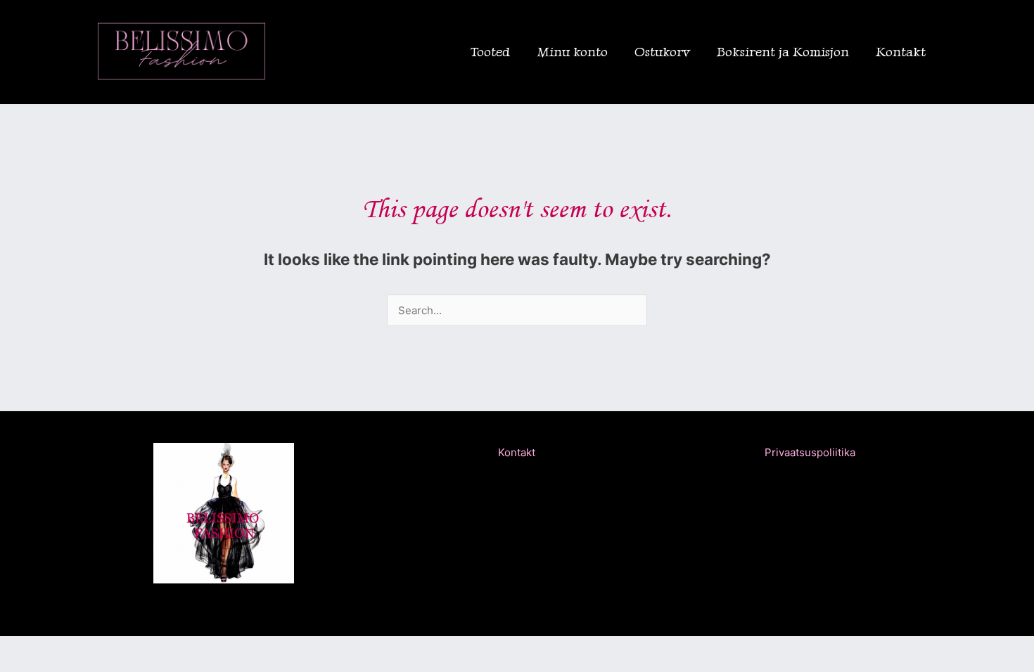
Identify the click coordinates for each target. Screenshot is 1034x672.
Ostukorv (662, 52)
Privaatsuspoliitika (810, 452)
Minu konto (572, 52)
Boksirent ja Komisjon (783, 52)
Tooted (490, 52)
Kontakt (901, 52)
